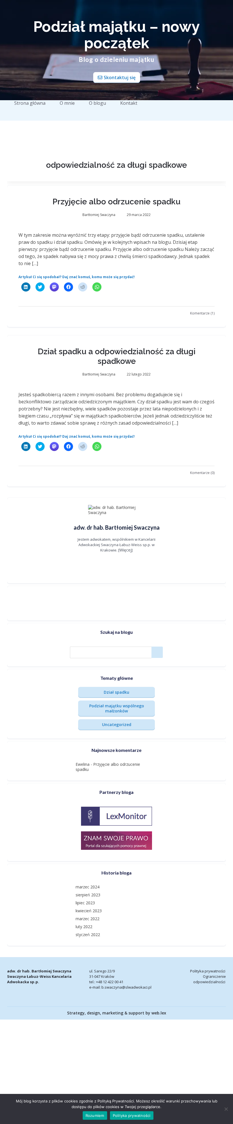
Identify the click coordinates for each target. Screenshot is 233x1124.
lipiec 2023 (85, 902)
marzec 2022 (87, 918)
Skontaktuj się (120, 77)
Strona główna (29, 103)
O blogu (97, 103)
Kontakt (128, 103)
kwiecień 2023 (89, 910)
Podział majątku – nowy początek (116, 35)
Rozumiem (95, 1115)
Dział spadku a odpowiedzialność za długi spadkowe (116, 356)
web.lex (158, 1013)
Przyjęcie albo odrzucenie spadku (116, 201)
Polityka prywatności (207, 971)
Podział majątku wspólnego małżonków (116, 708)
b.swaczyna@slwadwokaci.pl (126, 987)
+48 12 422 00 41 (109, 981)
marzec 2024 (87, 887)
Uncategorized (116, 724)
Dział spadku (116, 692)
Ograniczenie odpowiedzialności (209, 979)
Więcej (125, 550)
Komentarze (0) (202, 472)
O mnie (67, 103)
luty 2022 (84, 926)
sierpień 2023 (88, 894)
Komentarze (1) (202, 313)
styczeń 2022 (88, 934)
